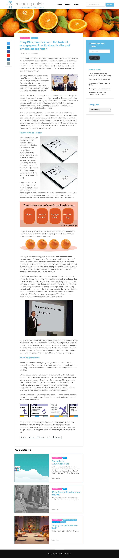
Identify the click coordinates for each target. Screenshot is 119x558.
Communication (25, 37)
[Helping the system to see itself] (32, 530)
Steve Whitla (26, 53)
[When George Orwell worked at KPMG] (32, 499)
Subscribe (94, 58)
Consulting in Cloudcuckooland (60, 462)
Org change (56, 522)
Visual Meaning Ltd (62, 553)
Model (68, 5)
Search (109, 4)
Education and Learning (69, 519)
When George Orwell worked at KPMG (66, 493)
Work (64, 457)
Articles (77, 5)
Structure (34, 37)
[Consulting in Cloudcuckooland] (32, 468)
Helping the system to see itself (65, 526)
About (59, 5)
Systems (63, 522)
